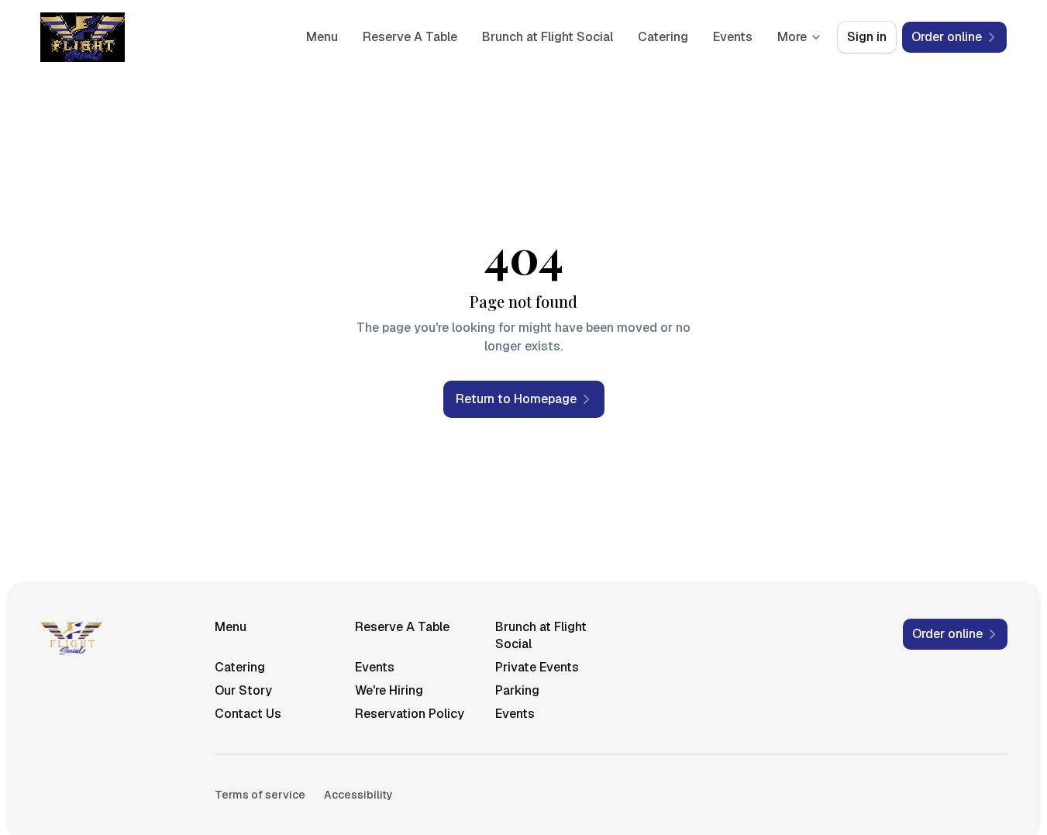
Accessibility (358, 795)
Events (733, 37)
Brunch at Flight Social (547, 37)
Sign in (867, 37)
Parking (517, 690)
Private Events (537, 667)
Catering (663, 37)
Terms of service (260, 795)
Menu (322, 37)
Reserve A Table (410, 37)
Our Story (243, 690)
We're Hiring (389, 690)
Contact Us (248, 714)
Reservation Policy (409, 714)
